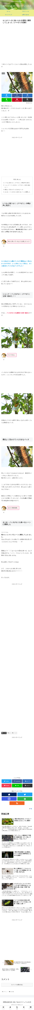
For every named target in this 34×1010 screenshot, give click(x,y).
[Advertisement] (17, 42)
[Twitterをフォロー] (24, 794)
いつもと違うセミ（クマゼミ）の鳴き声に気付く (17, 182)
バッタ (15, 733)
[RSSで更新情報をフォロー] (17, 803)
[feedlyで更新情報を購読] (24, 799)
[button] (30, 480)
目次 (14, 179)
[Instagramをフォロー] (9, 799)
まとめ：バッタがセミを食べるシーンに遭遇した (17, 192)
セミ (10, 733)
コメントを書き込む (17, 984)
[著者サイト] (9, 794)
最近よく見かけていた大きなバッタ (14, 189)
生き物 (4, 733)
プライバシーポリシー (17, 1004)
